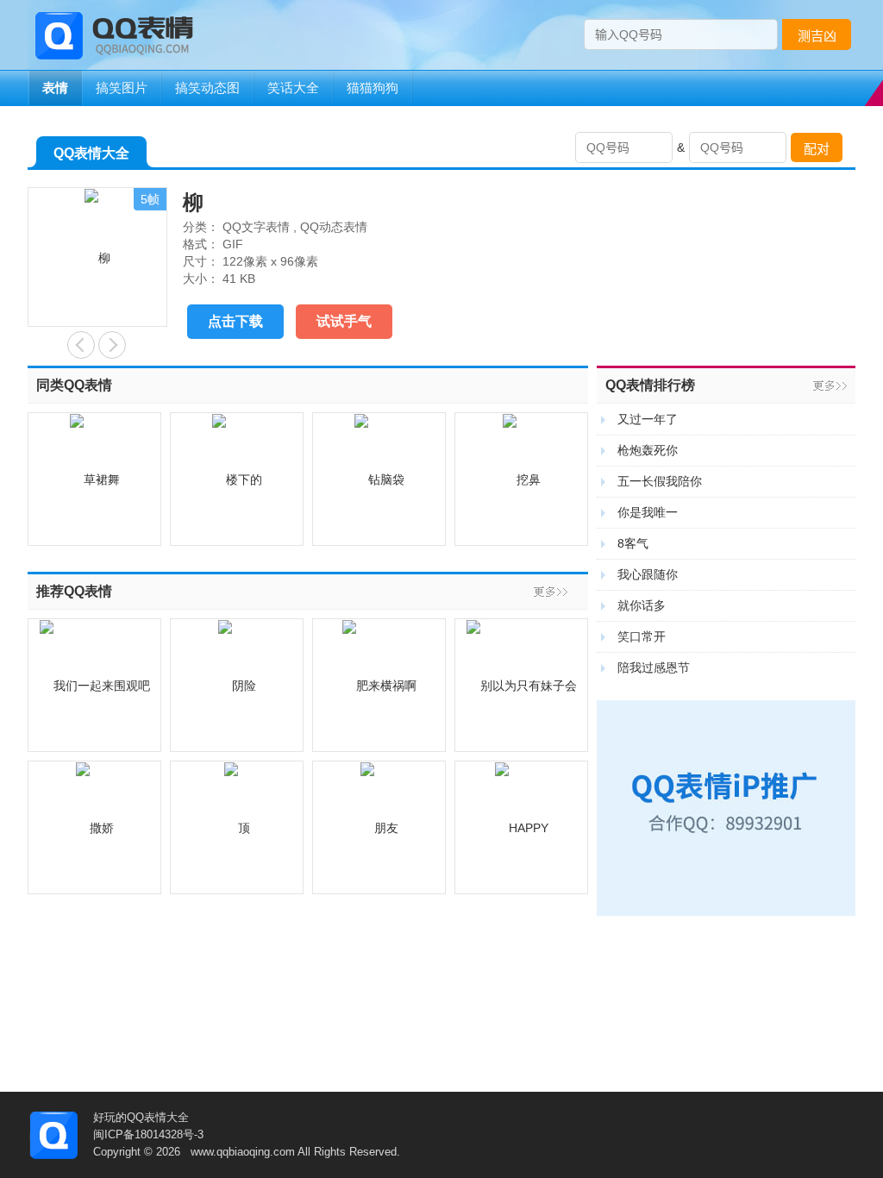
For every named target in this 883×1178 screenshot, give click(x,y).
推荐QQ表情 (74, 591)
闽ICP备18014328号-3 (148, 1134)
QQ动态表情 (333, 227)
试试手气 (344, 321)
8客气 (632, 543)
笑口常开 (641, 636)
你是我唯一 (647, 512)
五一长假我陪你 (659, 481)
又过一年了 (647, 419)
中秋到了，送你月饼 (81, 345)
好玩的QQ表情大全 (141, 1117)
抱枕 (112, 345)
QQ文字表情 (256, 227)
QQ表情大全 (91, 153)
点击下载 (235, 321)
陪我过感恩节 (653, 667)
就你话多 (641, 605)
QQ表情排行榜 (650, 385)
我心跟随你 (647, 574)
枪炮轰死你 (647, 450)
